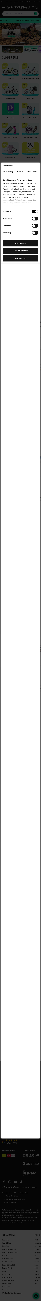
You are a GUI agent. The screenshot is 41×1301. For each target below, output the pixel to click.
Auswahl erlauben (20, 251)
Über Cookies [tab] (32, 172)
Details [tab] (20, 172)
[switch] (35, 218)
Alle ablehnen (20, 258)
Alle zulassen (20, 243)
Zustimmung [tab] (8, 172)
